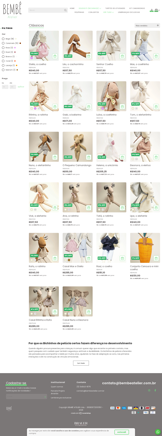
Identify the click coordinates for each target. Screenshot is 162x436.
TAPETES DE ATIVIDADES (115, 8)
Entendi (121, 432)
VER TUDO (107, 12)
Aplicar (21, 87)
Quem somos (57, 386)
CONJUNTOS (93, 12)
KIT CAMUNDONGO (137, 8)
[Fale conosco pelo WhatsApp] (158, 432)
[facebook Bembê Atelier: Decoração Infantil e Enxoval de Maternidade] (155, 390)
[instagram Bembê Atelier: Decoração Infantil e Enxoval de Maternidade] (149, 390)
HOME (72, 8)
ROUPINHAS (79, 12)
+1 (35, 58)
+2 (35, 159)
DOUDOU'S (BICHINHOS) (89, 8)
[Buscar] (65, 10)
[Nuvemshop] (81, 413)
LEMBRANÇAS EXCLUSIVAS (129, 12)
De (3, 83)
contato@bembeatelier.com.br (90, 391)
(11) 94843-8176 (84, 386)
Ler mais (81, 363)
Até (11, 83)
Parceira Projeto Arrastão (58, 392)
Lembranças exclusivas (61, 397)
